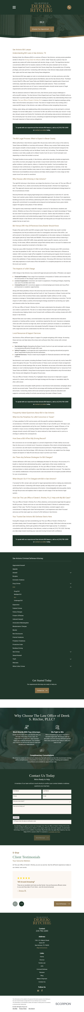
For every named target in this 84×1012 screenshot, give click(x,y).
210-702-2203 (42, 931)
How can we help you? (19, 806)
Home (42, 956)
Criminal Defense (42, 969)
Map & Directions (42, 948)
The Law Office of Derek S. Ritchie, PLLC (30, 100)
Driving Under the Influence (33, 60)
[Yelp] (46, 991)
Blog (42, 975)
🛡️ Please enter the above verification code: (24, 821)
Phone (15, 796)
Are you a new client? (18, 801)
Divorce (42, 960)
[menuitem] (42, 565)
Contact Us (42, 982)
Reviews (42, 972)
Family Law (42, 963)
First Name (16, 791)
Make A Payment (42, 978)
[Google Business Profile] (38, 991)
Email (44, 796)
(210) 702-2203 (59, 528)
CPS (42, 966)
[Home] (41, 7)
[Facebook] (42, 991)
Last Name (46, 791)
